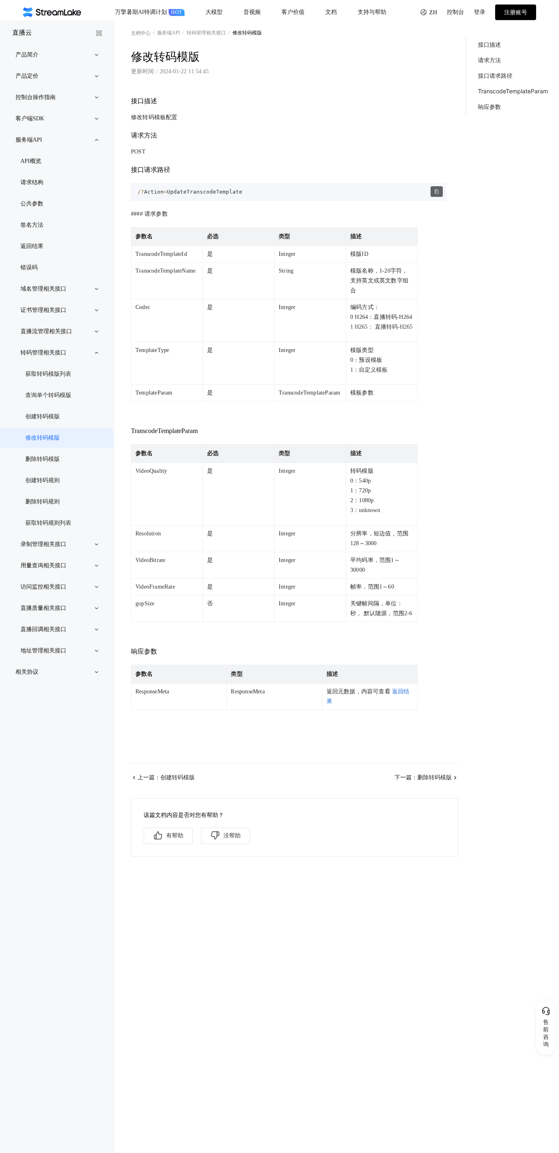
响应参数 (489, 106)
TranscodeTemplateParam (513, 91)
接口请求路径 (495, 75)
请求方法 (489, 59)
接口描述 (489, 44)
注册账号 (515, 12)
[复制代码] (437, 191)
